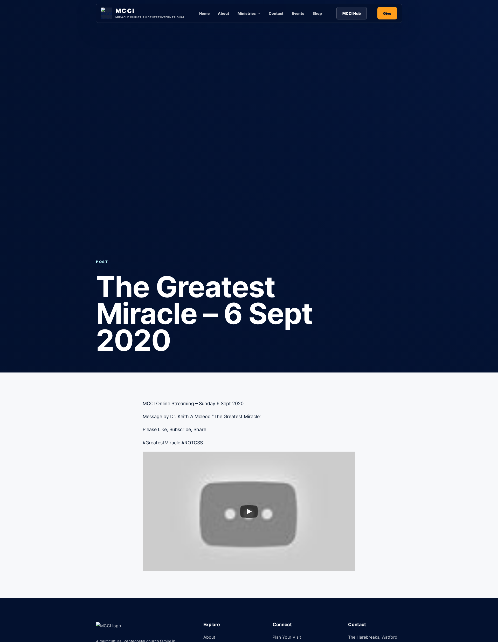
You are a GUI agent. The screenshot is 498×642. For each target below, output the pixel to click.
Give (387, 13)
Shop (317, 13)
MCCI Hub (351, 13)
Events (298, 13)
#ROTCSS (191, 442)
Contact (276, 13)
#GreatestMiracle (161, 442)
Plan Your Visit (287, 637)
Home (204, 13)
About (223, 13)
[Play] (249, 511)
